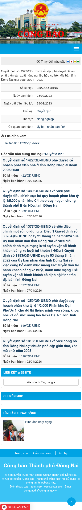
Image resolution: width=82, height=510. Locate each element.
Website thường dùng (40, 382)
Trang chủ (21, 453)
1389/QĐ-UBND (29, 211)
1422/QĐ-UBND (29, 175)
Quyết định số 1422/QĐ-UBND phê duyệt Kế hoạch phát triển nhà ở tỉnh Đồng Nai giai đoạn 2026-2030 (40, 165)
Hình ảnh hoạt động (38, 422)
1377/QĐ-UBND (29, 285)
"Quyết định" (53, 153)
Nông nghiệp (45, 119)
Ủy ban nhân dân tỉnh (51, 126)
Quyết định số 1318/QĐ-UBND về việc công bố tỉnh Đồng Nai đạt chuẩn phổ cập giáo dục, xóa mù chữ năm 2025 (40, 345)
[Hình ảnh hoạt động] (13, 430)
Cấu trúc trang (42, 453)
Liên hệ (62, 453)
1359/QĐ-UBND (29, 325)
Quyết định (44, 111)
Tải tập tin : (22, 143)
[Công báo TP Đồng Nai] (41, 10)
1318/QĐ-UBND (29, 356)
